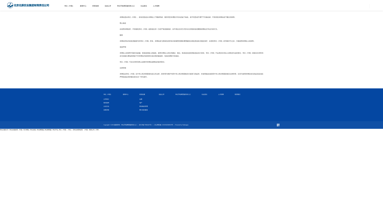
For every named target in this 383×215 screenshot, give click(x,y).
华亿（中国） (69, 6)
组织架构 (106, 103)
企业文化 (106, 106)
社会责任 (144, 6)
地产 (140, 103)
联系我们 (237, 94)
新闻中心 (83, 6)
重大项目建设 (143, 110)
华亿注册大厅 (4, 130)
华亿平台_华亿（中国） (60, 130)
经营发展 (95, 6)
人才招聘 (156, 6)
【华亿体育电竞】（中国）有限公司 (83, 130)
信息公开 (108, 6)
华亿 (69, 130)
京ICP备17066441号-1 (145, 125)
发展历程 (106, 110)
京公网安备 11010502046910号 (163, 125)
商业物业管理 (143, 106)
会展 (140, 99)
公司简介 (106, 99)
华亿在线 (33, 130)
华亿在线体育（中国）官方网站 (19, 130)
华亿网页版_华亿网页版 (44, 130)
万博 (97, 130)
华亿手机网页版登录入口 (126, 6)
